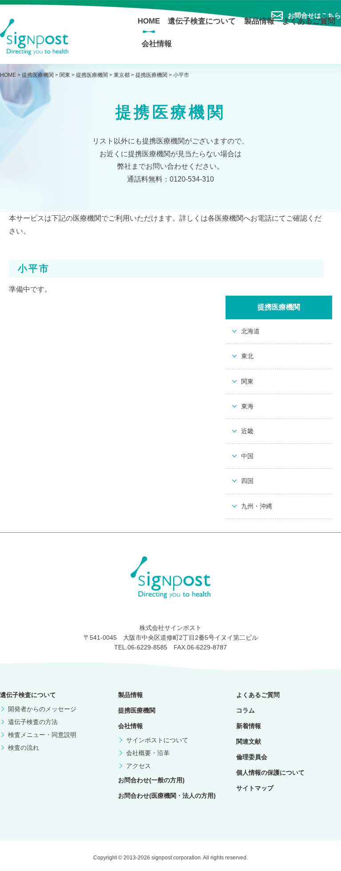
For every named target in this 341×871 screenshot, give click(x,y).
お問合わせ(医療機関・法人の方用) (167, 795)
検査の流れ (23, 747)
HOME (149, 21)
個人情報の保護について (270, 772)
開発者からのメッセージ (42, 709)
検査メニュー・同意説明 (42, 734)
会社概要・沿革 (148, 752)
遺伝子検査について (202, 21)
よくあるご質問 (308, 21)
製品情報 (259, 21)
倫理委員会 (251, 756)
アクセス (138, 765)
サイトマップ (255, 788)
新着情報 (248, 725)
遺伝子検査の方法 (33, 721)
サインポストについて (157, 740)
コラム (245, 710)
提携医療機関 (136, 710)
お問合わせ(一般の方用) (151, 780)
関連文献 (248, 741)
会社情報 (157, 44)
